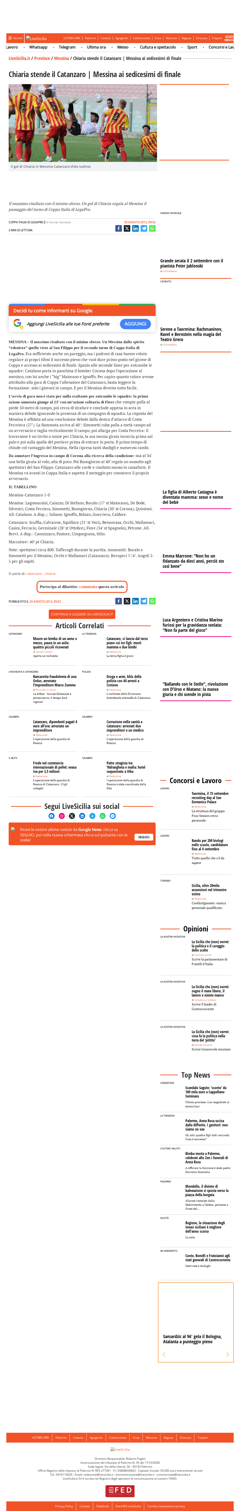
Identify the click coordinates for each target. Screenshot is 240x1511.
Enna (158, 38)
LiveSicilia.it (19, 58)
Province (42, 58)
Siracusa (201, 38)
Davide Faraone (203, 1044)
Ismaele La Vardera (205, 999)
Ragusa (186, 38)
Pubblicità (102, 1506)
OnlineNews (170, 271)
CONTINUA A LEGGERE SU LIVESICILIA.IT (82, 614)
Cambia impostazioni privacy (166, 1506)
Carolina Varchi (203, 954)
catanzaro (34, 573)
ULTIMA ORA (72, 38)
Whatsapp (25, 47)
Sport (179, 47)
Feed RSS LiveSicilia (128, 1506)
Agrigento (121, 38)
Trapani (217, 38)
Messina (171, 38)
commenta (88, 586)
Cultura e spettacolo (145, 47)
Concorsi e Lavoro (212, 47)
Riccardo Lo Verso (46, 689)
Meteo (110, 47)
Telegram (54, 47)
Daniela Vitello (44, 651)
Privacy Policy (64, 1506)
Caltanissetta (141, 38)
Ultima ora (83, 47)
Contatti (84, 1506)
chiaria (50, 573)
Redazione (115, 651)
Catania (106, 38)
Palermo (90, 38)
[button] (164, 1354)
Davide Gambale (60, 222)
